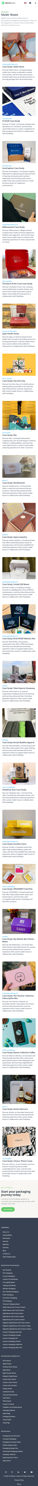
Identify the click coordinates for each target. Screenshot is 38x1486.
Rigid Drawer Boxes (9, 1373)
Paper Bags (6, 1413)
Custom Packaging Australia (12, 1332)
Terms (19, 1484)
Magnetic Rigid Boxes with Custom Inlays (17, 1326)
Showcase (5, 12)
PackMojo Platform (9, 1454)
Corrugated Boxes (9, 1282)
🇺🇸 (25, 3)
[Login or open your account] (30, 3)
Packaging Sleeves (9, 1410)
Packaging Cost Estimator (11, 1436)
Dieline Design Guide (10, 1445)
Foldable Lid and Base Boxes (12, 1407)
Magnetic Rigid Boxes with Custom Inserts (17, 1329)
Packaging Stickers (9, 1416)
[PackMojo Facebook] (12, 1472)
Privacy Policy (19, 1480)
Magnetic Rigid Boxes (10, 1376)
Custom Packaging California (12, 1344)
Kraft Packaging (8, 1295)
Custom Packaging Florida (11, 1341)
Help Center (7, 1461)
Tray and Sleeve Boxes (10, 1395)
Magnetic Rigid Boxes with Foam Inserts (16, 1323)
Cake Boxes (6, 1398)
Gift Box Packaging (9, 1288)
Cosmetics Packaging (10, 1298)
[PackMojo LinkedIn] (18, 1472)
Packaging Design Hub (10, 1448)
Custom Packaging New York (12, 1347)
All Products (7, 1361)
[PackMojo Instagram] (5, 1472)
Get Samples (7, 1270)
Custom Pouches (8, 1404)
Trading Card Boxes (9, 1285)
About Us (6, 1232)
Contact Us (6, 1254)
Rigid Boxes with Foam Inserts (13, 1313)
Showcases (6, 1238)
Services (5, 1241)
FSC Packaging (7, 1273)
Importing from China (10, 1457)
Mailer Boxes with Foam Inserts (13, 1310)
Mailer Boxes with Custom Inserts (14, 1307)
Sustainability (7, 1235)
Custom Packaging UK (10, 1338)
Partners (5, 1247)
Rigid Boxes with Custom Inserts (14, 1319)
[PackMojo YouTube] (31, 1472)
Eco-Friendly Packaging (10, 1292)
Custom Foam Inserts (10, 1382)
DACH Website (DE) (9, 1257)
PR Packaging (7, 1301)
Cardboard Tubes (8, 1392)
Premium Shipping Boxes (11, 1304)
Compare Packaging (9, 1439)
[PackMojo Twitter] (24, 1472)
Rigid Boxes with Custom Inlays (13, 1316)
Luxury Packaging (9, 1276)
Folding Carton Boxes (10, 1367)
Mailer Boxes (7, 1364)
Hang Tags (6, 1423)
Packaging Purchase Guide (11, 1442)
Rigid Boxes (7, 1370)
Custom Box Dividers (10, 1385)
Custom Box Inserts (9, 1379)
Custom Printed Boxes (10, 1279)
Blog (4, 1251)
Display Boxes (7, 1388)
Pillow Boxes (7, 1401)
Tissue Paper (7, 1420)
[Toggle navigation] (35, 3)
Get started (8, 1209)
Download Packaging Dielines (13, 1451)
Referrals (6, 1244)
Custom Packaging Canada (12, 1335)
